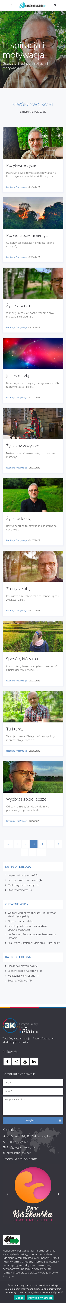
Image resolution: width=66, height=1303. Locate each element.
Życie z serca (18, 305)
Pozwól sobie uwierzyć (27, 235)
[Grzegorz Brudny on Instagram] (16, 1061)
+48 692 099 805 (17, 1141)
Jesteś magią (17, 375)
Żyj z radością (19, 518)
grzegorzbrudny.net (19, 1152)
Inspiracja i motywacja (16, 187)
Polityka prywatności (40, 1297)
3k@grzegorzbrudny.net (21, 1147)
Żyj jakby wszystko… (24, 446)
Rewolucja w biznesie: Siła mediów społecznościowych (27, 927)
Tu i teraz (14, 729)
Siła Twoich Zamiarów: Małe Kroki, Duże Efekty (34, 942)
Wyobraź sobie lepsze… (27, 799)
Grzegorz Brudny (15, 63)
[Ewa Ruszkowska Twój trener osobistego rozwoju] (33, 1194)
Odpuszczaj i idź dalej (20, 921)
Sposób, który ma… (23, 659)
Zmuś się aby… (20, 589)
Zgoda (19, 1297)
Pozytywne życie (21, 165)
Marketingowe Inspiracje (21, 885)
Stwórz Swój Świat (18, 890)
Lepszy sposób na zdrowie (23, 880)
